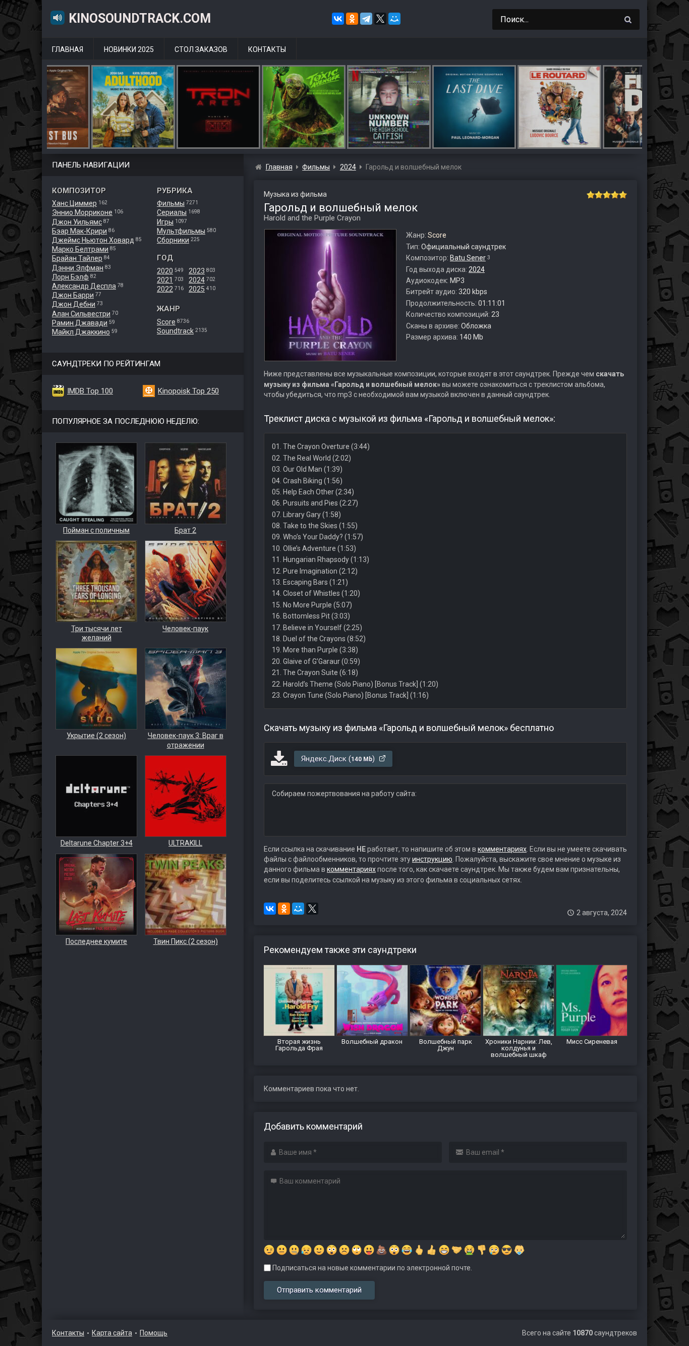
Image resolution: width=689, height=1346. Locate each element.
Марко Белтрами (80, 249)
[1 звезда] (591, 195)
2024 (197, 280)
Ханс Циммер (74, 203)
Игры (165, 222)
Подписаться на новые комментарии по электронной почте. (371, 1268)
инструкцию (432, 859)
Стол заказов (201, 49)
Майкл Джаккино (81, 332)
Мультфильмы (181, 231)
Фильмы (171, 203)
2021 (165, 280)
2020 (165, 271)
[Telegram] (366, 19)
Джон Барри (73, 295)
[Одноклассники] (352, 19)
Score (166, 322)
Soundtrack (175, 331)
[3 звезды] (607, 195)
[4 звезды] (615, 195)
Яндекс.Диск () (339, 758)
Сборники (173, 240)
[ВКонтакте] (338, 19)
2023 (197, 271)
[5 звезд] (623, 195)
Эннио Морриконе (82, 212)
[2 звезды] (599, 195)
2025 (197, 289)
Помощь (153, 1333)
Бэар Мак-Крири (79, 231)
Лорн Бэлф (70, 277)
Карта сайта (112, 1333)
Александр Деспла (84, 286)
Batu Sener (468, 258)
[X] (380, 19)
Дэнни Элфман (77, 268)
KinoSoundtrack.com (140, 18)
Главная (67, 49)
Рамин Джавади (79, 323)
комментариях (502, 849)
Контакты (267, 49)
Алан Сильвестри (81, 314)
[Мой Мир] (394, 19)
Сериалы (172, 212)
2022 (165, 289)
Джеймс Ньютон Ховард (93, 240)
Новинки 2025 (129, 49)
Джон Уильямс (77, 222)
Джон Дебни (73, 304)
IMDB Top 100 (90, 391)
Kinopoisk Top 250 (188, 391)
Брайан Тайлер (77, 258)
